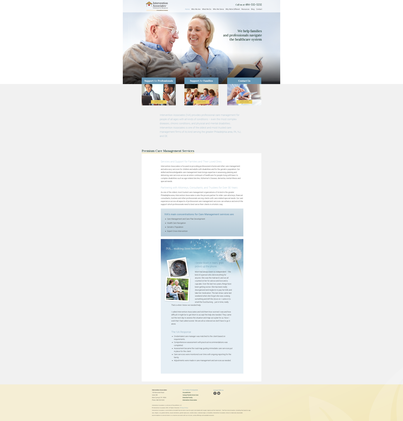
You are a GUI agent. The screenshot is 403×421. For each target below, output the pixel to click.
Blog (252, 9)
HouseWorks (187, 392)
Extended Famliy (187, 397)
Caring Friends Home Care (190, 395)
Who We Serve (218, 9)
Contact (259, 9)
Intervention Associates (190, 400)
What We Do (206, 9)
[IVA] (157, 6)
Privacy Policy (184, 407)
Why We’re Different (233, 9)
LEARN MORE (158, 102)
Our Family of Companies (190, 390)
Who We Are (195, 9)
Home (187, 9)
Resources (245, 9)
